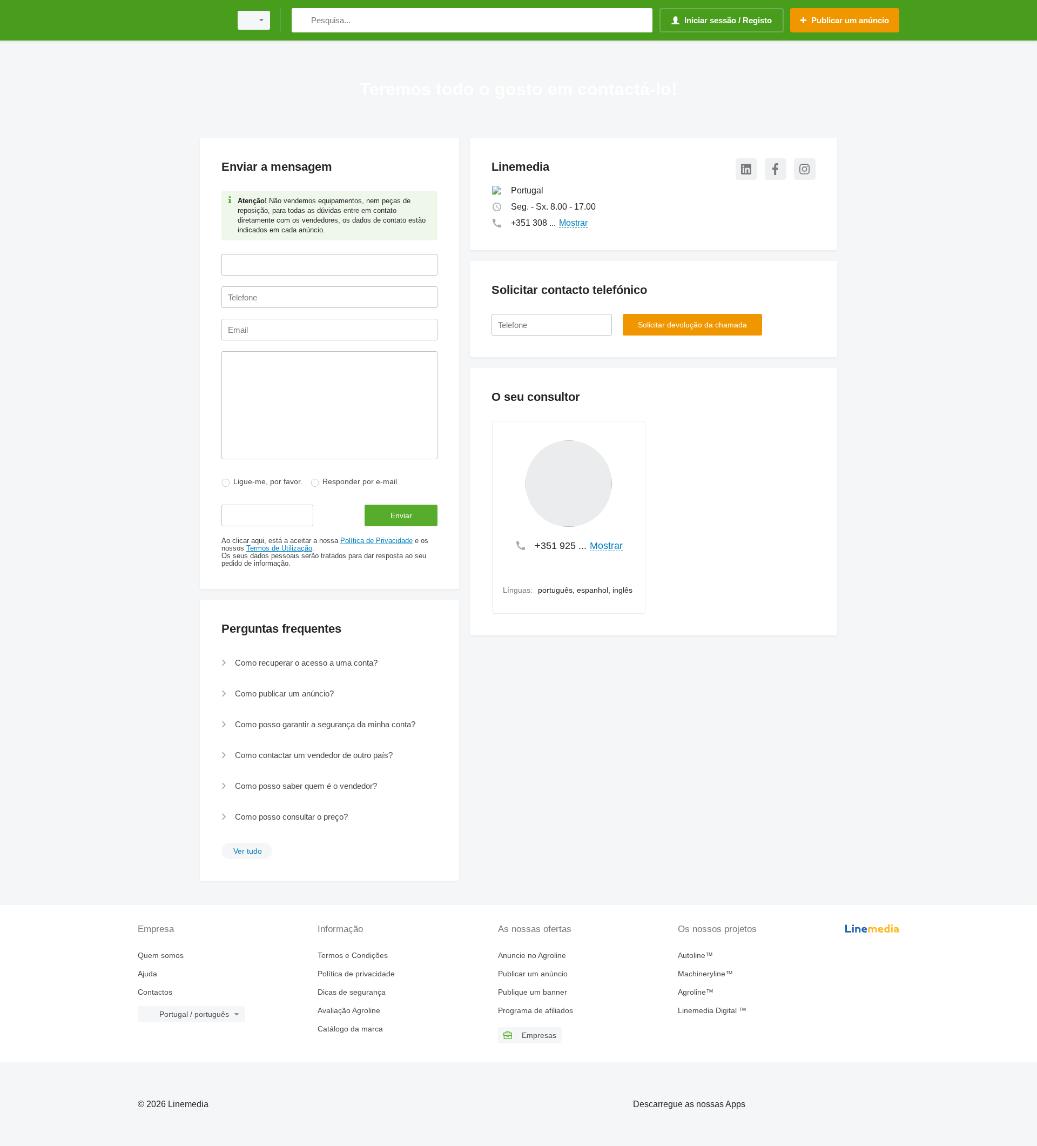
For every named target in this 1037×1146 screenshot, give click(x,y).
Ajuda (147, 973)
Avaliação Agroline (349, 1010)
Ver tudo (247, 851)
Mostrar (573, 222)
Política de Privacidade (376, 541)
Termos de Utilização (279, 548)
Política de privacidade (356, 973)
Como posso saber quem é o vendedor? (306, 785)
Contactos (155, 992)
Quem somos (161, 955)
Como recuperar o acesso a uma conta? (306, 662)
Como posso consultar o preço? (291, 816)
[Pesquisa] (302, 20)
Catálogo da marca (350, 1028)
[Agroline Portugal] (181, 20)
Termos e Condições (353, 955)
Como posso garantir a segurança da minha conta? (325, 724)
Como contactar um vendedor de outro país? (314, 755)
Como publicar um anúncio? (284, 693)
